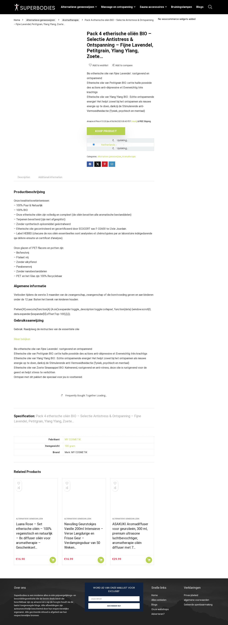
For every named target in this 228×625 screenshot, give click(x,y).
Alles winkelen (158, 600)
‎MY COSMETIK (73, 439)
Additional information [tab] (50, 177)
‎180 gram (70, 446)
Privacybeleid (191, 595)
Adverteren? (158, 614)
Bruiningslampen (181, 7)
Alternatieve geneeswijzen (77, 7)
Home (17, 20)
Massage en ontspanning (117, 7)
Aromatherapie (70, 20)
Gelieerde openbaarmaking (198, 604)
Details (134, 121)
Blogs (199, 7)
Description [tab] (24, 177)
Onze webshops (160, 609)
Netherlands (108, 144)
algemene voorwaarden (196, 600)
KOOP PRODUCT (106, 131)
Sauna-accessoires (152, 7)
